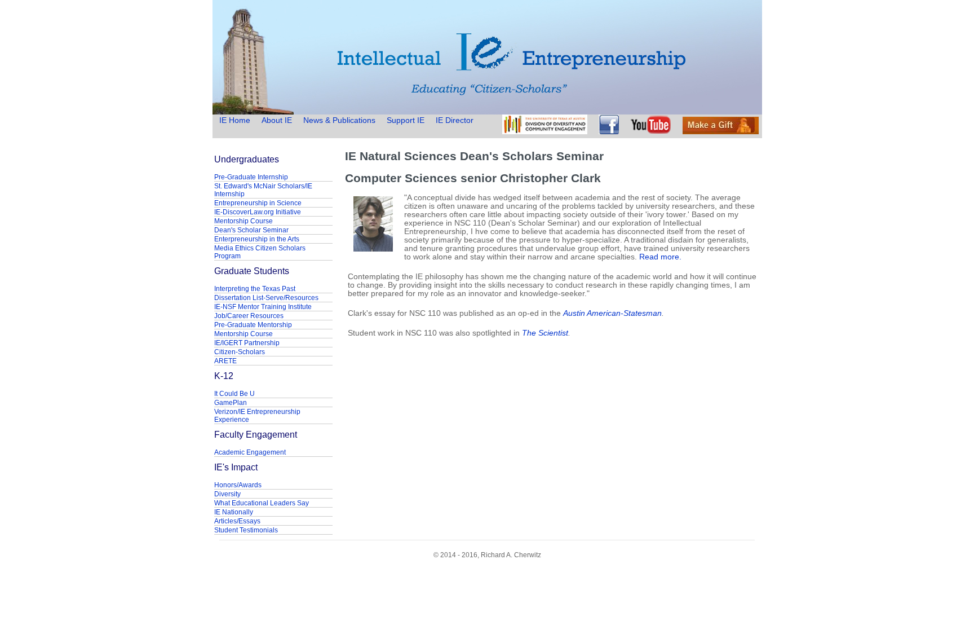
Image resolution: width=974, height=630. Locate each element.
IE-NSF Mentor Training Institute (263, 307)
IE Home (236, 120)
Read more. (660, 257)
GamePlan (230, 403)
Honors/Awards (238, 485)
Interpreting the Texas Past (254, 289)
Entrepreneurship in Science (258, 203)
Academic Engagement (250, 452)
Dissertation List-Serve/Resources (266, 298)
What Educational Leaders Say (261, 503)
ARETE (225, 361)
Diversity (227, 494)
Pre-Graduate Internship (251, 177)
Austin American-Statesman (612, 313)
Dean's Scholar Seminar (251, 230)
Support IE (405, 120)
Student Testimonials (246, 530)
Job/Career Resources (249, 316)
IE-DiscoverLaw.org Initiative (257, 212)
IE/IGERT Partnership (247, 343)
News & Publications (339, 120)
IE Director (454, 120)
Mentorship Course (243, 221)
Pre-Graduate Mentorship (253, 325)
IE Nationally (233, 512)
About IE (277, 120)
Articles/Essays (237, 521)
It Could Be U (234, 394)
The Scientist (545, 333)
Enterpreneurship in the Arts (256, 239)
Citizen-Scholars (239, 352)
